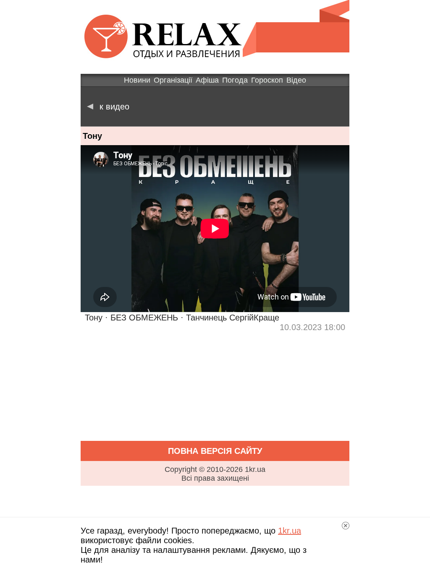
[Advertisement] (215, 391)
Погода (235, 80)
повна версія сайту (215, 451)
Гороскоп (267, 80)
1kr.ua (289, 530)
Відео (296, 80)
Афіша (207, 80)
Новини (137, 80)
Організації (173, 80)
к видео (114, 106)
